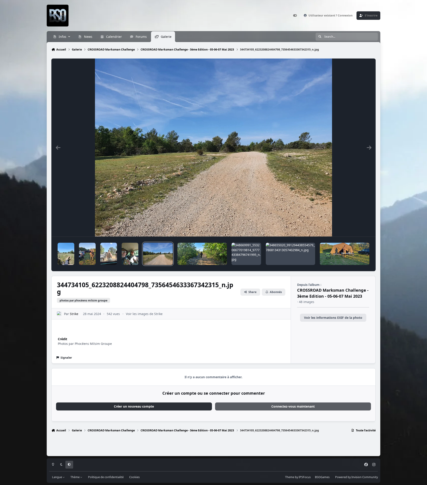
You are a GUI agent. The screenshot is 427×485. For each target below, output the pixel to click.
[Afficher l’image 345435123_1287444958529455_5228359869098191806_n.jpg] (66, 254)
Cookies (134, 477)
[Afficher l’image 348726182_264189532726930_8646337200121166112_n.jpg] (202, 254)
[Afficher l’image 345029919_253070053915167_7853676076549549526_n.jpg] (108, 254)
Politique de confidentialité (106, 477)
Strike (74, 314)
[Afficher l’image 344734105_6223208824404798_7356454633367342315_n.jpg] (158, 254)
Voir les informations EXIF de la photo (333, 317)
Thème (75, 477)
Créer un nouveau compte (134, 406)
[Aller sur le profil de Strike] (59, 313)
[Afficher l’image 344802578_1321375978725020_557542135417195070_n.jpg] (130, 254)
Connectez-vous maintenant (293, 406)
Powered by (356, 477)
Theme (289, 477)
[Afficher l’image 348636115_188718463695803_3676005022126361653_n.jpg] (344, 254)
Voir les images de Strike (144, 314)
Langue (57, 477)
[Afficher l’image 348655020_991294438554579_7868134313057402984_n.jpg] (290, 254)
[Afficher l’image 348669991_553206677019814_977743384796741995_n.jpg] (246, 254)
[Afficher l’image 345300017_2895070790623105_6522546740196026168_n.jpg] (87, 254)
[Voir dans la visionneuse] (213, 147)
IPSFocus (305, 477)
